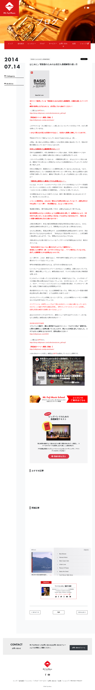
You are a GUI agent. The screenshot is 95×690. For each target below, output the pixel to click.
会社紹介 (21, 44)
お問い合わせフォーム (78, 647)
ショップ (83, 44)
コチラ (39, 110)
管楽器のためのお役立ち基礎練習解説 (40, 59)
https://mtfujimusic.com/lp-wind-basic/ (42, 120)
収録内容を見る (60, 456)
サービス (52, 44)
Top (58, 612)
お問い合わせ (63, 45)
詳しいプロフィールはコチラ (62, 594)
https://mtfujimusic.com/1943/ (39, 334)
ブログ (42, 44)
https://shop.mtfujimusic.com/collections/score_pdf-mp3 (48, 113)
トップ (10, 44)
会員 (74, 44)
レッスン (31, 44)
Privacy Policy (76, 681)
